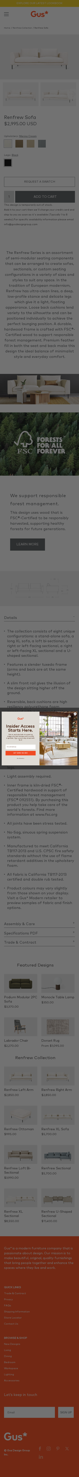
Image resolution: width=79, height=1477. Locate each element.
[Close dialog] (75, 713)
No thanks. (20, 758)
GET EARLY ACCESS (20, 753)
